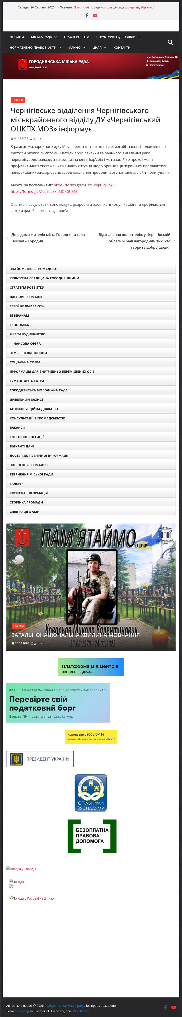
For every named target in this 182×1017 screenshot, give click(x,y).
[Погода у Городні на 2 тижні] (32, 898)
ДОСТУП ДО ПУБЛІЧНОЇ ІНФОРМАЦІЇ (39, 455)
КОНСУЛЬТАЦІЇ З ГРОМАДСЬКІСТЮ (37, 418)
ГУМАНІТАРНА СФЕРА (27, 381)
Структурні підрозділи (116, 37)
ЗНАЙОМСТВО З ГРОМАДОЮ (33, 269)
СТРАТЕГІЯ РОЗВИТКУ (27, 287)
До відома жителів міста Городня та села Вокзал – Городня (48, 238)
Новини (17, 37)
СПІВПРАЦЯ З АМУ (24, 512)
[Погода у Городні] (21, 869)
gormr (37, 138)
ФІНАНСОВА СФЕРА (25, 343)
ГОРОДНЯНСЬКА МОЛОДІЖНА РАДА (39, 390)
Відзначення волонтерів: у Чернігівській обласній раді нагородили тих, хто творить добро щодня (134, 241)
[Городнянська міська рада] (91, 56)
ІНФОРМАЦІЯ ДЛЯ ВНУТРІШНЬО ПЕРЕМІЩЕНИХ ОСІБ (52, 371)
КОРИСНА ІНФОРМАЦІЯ (29, 493)
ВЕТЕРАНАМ (19, 315)
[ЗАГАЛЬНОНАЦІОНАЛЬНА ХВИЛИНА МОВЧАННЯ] (91, 526)
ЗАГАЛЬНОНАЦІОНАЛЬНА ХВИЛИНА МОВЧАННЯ (76, 634)
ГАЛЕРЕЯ (17, 483)
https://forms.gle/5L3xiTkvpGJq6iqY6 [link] (84, 185)
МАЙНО (74, 47)
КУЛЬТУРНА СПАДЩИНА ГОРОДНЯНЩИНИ (44, 278)
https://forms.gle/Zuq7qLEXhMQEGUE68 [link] (44, 191)
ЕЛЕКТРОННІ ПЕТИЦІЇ (27, 437)
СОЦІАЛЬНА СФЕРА (25, 362)
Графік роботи (76, 37)
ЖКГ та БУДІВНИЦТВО (28, 334)
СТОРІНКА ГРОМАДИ (26, 502)
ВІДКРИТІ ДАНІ (22, 446)
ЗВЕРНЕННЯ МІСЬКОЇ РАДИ (31, 474)
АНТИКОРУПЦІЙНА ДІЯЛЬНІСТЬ (35, 409)
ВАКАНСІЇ (17, 427)
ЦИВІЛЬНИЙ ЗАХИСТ (27, 399)
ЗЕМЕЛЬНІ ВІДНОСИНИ (28, 353)
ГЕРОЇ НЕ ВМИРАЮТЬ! (27, 306)
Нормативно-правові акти (33, 47)
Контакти (122, 47)
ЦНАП (97, 47)
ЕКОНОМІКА (19, 325)
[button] (54, 37)
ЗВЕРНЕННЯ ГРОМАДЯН (29, 465)
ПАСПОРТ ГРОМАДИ (26, 297)
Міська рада (41, 37)
